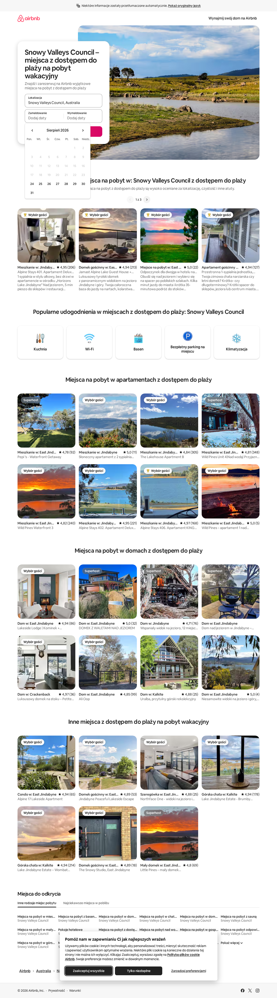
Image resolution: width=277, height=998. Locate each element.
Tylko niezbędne (138, 971)
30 (83, 184)
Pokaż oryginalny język (184, 6)
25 (40, 184)
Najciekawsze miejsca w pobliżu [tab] (86, 903)
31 (32, 193)
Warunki (75, 991)
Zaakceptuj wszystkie (88, 971)
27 (57, 184)
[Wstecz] (130, 199)
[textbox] (44, 118)
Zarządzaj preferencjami (188, 971)
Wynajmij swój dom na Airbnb (232, 18)
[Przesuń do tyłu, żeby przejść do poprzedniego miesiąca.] (32, 130)
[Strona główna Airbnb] (29, 18)
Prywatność (56, 991)
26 (49, 184)
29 (74, 184)
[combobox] (63, 102)
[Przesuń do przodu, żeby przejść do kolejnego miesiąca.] (82, 130)
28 (66, 184)
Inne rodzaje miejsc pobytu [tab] (37, 903)
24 (32, 184)
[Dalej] (146, 199)
